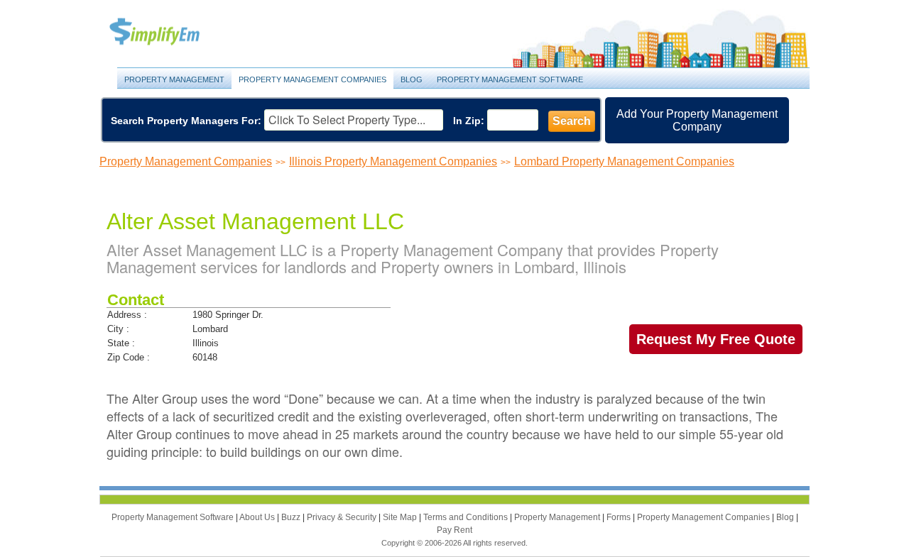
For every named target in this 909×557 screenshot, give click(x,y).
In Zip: (468, 120)
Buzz (292, 517)
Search (572, 121)
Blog (412, 79)
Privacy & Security (343, 517)
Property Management (170, 32)
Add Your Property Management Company (697, 120)
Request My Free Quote (715, 339)
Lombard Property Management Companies (624, 161)
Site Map (401, 517)
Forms (619, 517)
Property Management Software (510, 79)
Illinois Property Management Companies (393, 161)
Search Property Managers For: (186, 120)
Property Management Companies (312, 79)
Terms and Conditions (466, 517)
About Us (258, 517)
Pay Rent (454, 530)
